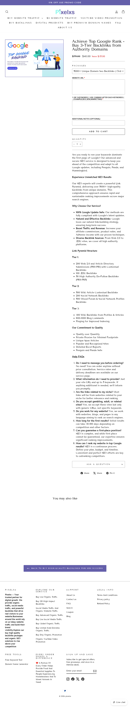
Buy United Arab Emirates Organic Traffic (48, 629)
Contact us (71, 599)
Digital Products (49, 23)
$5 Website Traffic (62, 18)
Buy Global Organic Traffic (48, 623)
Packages (79, 66)
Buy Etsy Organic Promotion (49, 635)
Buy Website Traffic (24, 18)
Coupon (70, 612)
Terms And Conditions (107, 595)
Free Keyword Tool (13, 660)
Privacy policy (103, 599)
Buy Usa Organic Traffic (46, 597)
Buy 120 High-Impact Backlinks (45, 602)
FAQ (118, 23)
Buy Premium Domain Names (89, 23)
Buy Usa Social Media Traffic (49, 619)
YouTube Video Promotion (102, 18)
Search (69, 608)
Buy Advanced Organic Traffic (49, 615)
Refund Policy (103, 603)
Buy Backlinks (20, 23)
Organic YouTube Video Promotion (47, 640)
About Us (65, 27)
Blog (68, 616)
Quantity (79, 139)
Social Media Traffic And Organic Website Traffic (47, 609)
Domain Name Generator (16, 664)
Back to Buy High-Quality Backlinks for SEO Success (66, 568)
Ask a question (98, 464)
